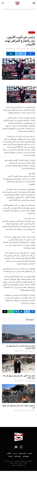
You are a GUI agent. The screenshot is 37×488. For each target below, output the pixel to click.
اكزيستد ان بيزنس (17, 465)
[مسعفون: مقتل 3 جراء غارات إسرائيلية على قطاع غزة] (18, 393)
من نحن (15, 453)
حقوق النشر (26, 456)
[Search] (3, 3)
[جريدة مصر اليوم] (17, 3)
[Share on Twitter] (20, 54)
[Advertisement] (18, 19)
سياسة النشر (17, 456)
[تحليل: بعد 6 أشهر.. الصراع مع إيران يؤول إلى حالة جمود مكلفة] (18, 363)
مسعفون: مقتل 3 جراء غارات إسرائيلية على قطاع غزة (19, 407)
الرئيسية (30, 453)
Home (33, 9)
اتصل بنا (10, 456)
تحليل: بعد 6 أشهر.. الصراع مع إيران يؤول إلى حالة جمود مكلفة (19, 377)
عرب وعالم (31, 32)
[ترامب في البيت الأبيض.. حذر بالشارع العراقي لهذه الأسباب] (18, 69)
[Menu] (33, 3)
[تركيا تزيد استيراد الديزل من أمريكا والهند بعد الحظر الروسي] (18, 333)
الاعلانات (9, 453)
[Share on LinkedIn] (10, 54)
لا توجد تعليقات (19, 48)
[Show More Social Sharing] (4, 54)
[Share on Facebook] (30, 54)
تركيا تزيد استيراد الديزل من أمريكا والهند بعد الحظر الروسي (20, 347)
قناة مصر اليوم (22, 453)
